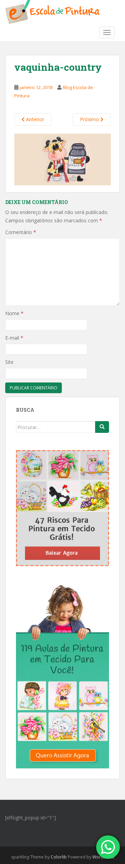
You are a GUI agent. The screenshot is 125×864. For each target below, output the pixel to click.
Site (9, 362)
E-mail (14, 337)
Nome (14, 313)
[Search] (102, 427)
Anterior (34, 119)
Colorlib (59, 857)
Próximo (90, 119)
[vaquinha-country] (62, 158)
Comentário (20, 232)
